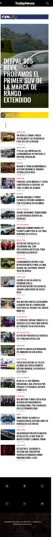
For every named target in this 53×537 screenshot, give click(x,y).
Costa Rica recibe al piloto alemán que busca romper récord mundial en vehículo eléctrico (31, 367)
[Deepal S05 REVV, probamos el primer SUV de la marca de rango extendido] (24, 66)
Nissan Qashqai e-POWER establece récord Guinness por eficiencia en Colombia (30, 200)
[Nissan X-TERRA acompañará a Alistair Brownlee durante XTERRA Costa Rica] (8, 167)
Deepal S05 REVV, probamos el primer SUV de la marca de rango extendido (23, 80)
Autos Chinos (23, 209)
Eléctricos (22, 317)
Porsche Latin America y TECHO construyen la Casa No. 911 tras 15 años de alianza (32, 184)
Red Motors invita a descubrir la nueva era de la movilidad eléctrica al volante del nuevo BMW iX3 (32, 306)
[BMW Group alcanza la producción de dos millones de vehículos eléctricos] (8, 419)
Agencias (21, 396)
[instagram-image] (24, 486)
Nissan (20, 163)
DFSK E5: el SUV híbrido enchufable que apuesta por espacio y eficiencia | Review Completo (31, 385)
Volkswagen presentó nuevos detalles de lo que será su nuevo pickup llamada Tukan (32, 436)
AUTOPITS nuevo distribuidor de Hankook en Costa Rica (31, 350)
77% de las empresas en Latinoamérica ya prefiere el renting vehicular (31, 154)
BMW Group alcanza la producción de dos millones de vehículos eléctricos (32, 420)
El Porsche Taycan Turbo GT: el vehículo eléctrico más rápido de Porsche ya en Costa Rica (32, 323)
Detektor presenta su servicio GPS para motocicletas (32, 337)
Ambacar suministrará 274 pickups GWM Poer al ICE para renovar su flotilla (32, 231)
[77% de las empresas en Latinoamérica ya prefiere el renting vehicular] (8, 152)
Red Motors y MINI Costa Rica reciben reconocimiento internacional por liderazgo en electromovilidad (31, 404)
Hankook (21, 346)
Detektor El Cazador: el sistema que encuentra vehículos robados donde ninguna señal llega (30, 453)
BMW (19, 298)
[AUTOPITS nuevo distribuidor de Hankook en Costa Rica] (8, 350)
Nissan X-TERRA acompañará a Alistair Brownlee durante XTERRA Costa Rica (31, 169)
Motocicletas (23, 332)
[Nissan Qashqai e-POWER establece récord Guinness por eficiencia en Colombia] (8, 198)
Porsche (20, 178)
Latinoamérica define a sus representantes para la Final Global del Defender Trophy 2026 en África (31, 266)
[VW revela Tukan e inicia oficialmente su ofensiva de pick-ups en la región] (8, 136)
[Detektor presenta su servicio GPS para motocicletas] (8, 337)
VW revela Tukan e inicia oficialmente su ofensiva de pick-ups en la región (31, 138)
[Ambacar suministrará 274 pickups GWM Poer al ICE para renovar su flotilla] (8, 229)
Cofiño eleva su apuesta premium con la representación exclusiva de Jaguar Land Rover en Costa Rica (31, 286)
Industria (21, 132)
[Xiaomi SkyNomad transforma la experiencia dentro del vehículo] (8, 214)
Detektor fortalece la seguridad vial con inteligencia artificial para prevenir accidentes (31, 248)
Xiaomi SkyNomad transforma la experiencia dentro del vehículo (31, 215)
